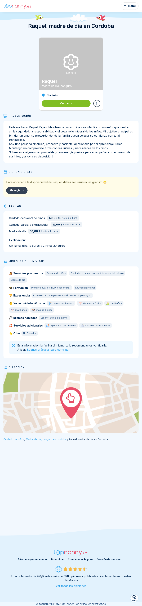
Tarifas (15, 206)
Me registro (17, 190)
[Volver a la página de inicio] (17, 6)
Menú (132, 6)
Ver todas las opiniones (71, 586)
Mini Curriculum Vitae (26, 261)
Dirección (17, 367)
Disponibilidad (20, 172)
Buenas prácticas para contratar (48, 349)
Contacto (66, 103)
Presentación (20, 115)
